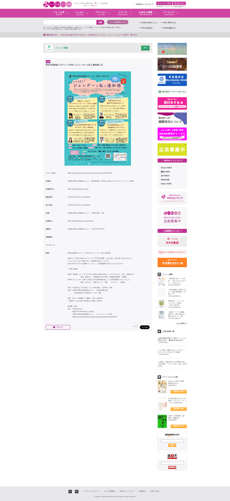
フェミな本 (59, 13)
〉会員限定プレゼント (172, 231)
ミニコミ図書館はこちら (117, 22)
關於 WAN (165, 172)
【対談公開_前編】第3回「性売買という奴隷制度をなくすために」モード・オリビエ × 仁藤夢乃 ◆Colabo (98, 35)
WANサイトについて (145, 4)
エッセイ (80, 13)
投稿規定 (142, 491)
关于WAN (165, 176)
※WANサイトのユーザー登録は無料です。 (171, 6)
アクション (101, 13)
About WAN (166, 168)
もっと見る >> (182, 323)
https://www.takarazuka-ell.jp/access (81, 221)
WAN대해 (165, 180)
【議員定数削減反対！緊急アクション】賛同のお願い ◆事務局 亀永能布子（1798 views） (172, 340)
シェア (135, 326)
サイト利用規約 (109, 491)
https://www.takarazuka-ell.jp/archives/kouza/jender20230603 (90, 173)
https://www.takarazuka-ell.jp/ (78, 189)
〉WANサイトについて (172, 160)
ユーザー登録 (165, 3)
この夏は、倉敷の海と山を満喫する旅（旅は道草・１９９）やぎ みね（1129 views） (172, 364)
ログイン (180, 3)
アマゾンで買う (179, 391)
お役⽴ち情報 (146, 13)
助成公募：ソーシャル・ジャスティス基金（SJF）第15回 (177, 303)
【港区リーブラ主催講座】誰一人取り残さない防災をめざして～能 (177, 314)
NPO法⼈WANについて (149, 23)
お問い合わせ (155, 491)
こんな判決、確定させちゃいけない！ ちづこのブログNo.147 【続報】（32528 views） (172, 352)
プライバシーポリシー (91, 491)
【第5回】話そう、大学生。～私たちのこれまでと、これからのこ (177, 281)
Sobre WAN (166, 184)
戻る (145, 48)
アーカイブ (169, 13)
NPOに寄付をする (169, 23)
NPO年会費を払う (169, 28)
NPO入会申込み (147, 28)
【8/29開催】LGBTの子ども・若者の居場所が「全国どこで (177, 292)
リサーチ (123, 13)
